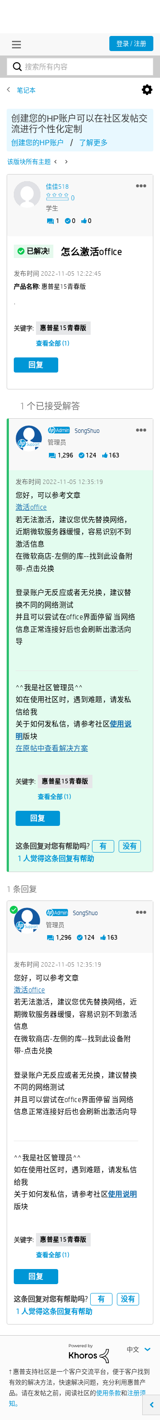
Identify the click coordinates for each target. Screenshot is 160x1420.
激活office (31, 507)
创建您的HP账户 (37, 143)
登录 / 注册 (131, 44)
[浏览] (14, 44)
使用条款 (108, 1393)
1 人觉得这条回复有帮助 (56, 858)
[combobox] (80, 66)
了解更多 (93, 143)
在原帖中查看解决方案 (52, 748)
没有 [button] (130, 846)
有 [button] (103, 846)
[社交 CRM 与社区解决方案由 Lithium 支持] (89, 1353)
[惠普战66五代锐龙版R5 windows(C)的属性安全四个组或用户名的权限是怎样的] (56, 161)
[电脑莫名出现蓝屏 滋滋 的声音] (65, 161)
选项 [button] (147, 90)
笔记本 (26, 90)
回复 (36, 364)
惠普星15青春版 (63, 328)
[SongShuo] (29, 438)
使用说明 (122, 1194)
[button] (141, 185)
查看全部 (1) (52, 343)
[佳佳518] (27, 194)
